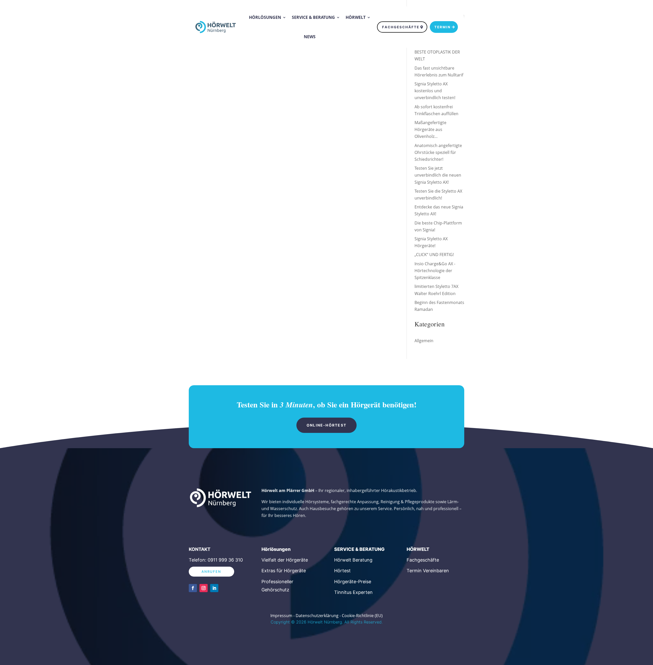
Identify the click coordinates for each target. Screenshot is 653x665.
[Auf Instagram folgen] (203, 588)
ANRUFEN (211, 571)
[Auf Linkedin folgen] (214, 588)
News (310, 36)
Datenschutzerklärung (317, 615)
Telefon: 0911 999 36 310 (216, 560)
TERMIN (442, 27)
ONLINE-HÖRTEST (326, 425)
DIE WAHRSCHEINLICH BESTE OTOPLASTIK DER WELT (437, 52)
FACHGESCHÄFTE (400, 27)
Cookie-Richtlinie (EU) (362, 615)
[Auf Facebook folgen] (193, 588)
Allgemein (424, 340)
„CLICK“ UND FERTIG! (434, 254)
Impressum (281, 615)
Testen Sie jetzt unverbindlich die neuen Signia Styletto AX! (438, 175)
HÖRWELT (418, 549)
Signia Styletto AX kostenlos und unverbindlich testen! (435, 90)
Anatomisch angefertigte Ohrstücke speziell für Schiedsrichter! (438, 152)
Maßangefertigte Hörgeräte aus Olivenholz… (430, 129)
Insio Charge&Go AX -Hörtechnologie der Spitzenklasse (435, 270)
